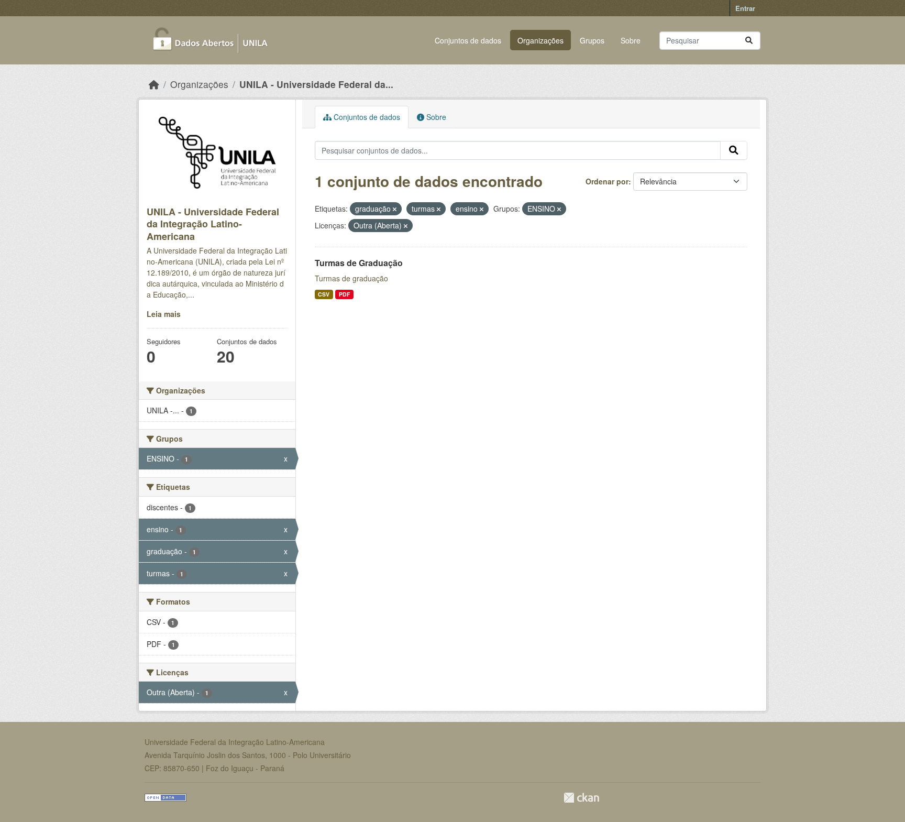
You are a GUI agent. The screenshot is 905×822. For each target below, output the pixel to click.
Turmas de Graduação (359, 263)
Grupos (592, 40)
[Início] (154, 84)
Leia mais (164, 314)
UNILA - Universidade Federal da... (316, 84)
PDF (344, 294)
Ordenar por (607, 181)
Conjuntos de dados (468, 40)
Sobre (631, 40)
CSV (323, 294)
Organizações (540, 40)
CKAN (581, 797)
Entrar (745, 8)
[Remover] (394, 209)
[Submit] (748, 40)
